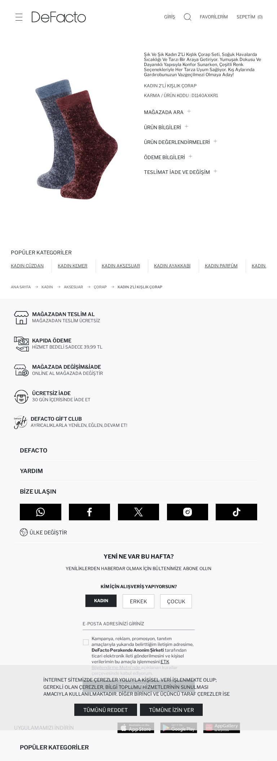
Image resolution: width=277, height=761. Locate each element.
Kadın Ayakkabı (172, 265)
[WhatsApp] (40, 512)
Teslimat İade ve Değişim (177, 172)
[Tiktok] (236, 512)
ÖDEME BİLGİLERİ (164, 157)
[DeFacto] (59, 17)
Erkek (138, 601)
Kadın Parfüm (221, 265)
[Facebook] (89, 512)
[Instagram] (187, 512)
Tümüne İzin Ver (171, 710)
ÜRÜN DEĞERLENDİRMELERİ (177, 142)
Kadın (101, 600)
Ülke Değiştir (48, 532)
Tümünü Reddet (105, 710)
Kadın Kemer (72, 265)
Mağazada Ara (164, 112)
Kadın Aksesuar (121, 265)
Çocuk (176, 601)
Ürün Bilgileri (162, 127)
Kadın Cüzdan (27, 265)
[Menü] (18, 17)
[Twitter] (138, 512)
